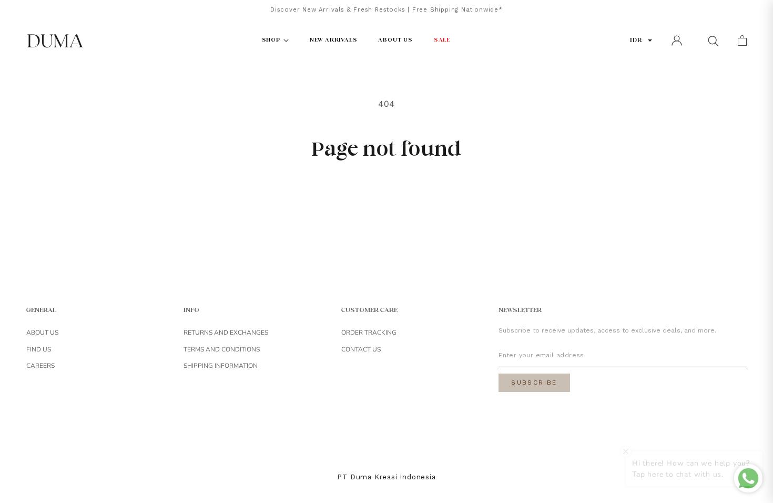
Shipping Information (221, 365)
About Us (42, 332)
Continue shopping (386, 196)
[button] (713, 40)
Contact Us (361, 349)
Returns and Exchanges (226, 332)
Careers (40, 365)
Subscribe (534, 382)
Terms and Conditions (222, 349)
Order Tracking (368, 332)
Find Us (38, 349)
